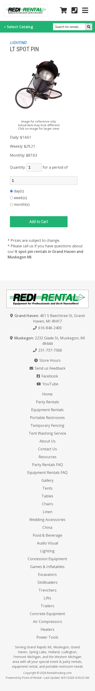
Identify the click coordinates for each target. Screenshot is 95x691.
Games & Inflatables (47, 566)
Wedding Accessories (47, 519)
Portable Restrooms (47, 417)
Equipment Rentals (47, 409)
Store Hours (50, 360)
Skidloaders (47, 582)
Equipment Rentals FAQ (47, 472)
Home (47, 394)
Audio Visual (47, 543)
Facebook (49, 376)
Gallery (47, 480)
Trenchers (47, 590)
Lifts (47, 598)
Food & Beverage (47, 535)
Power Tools (47, 637)
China (47, 527)
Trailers (47, 605)
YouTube (50, 383)
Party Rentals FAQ (47, 464)
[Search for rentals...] (88, 26)
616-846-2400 (49, 327)
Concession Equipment (47, 558)
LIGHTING (18, 42)
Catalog (20, 26)
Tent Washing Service (47, 433)
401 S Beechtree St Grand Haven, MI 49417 (50, 318)
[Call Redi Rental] (74, 10)
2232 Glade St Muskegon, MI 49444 (49, 340)
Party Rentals (47, 401)
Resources (47, 456)
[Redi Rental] (26, 14)
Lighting (47, 550)
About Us (47, 441)
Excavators (47, 574)
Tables (47, 496)
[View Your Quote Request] (63, 10)
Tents (47, 488)
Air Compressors (47, 621)
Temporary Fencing (47, 425)
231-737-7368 (49, 350)
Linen (47, 511)
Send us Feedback (49, 368)
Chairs (47, 503)
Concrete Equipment (47, 613)
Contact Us (47, 449)
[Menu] (85, 10)
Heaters (47, 629)
